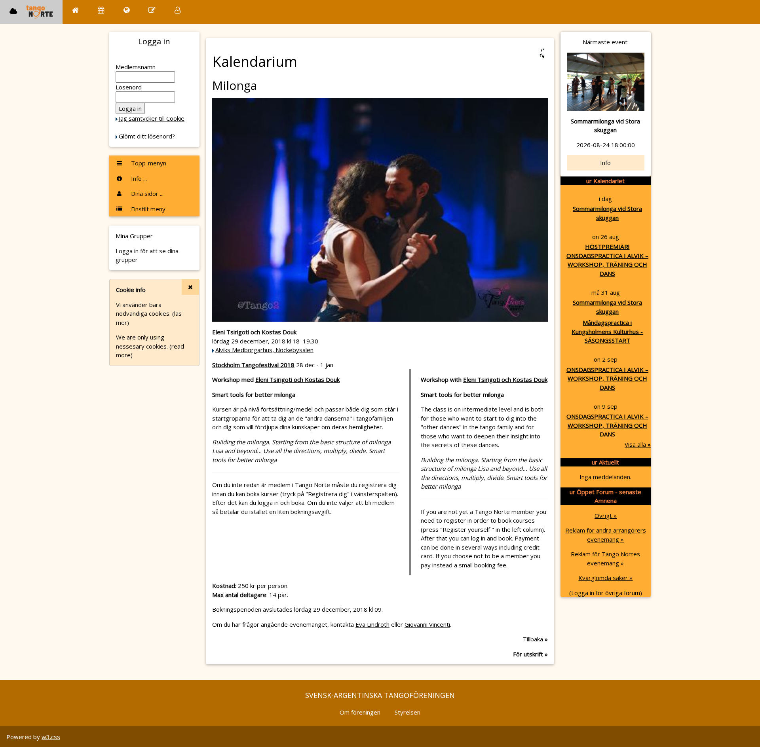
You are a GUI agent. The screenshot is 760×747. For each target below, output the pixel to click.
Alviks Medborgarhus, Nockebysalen (264, 350)
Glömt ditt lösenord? (147, 136)
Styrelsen (407, 712)
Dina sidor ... (146, 193)
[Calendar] (101, 10)
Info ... (138, 178)
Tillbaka (535, 639)
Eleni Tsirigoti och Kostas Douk (297, 379)
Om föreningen (360, 712)
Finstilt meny (147, 209)
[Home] (75, 10)
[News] (126, 10)
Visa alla (638, 444)
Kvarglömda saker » (605, 578)
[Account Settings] (177, 10)
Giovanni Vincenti (427, 624)
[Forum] (152, 10)
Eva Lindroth (372, 624)
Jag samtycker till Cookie (151, 118)
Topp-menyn (147, 163)
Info (605, 163)
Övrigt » (606, 515)
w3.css (51, 737)
